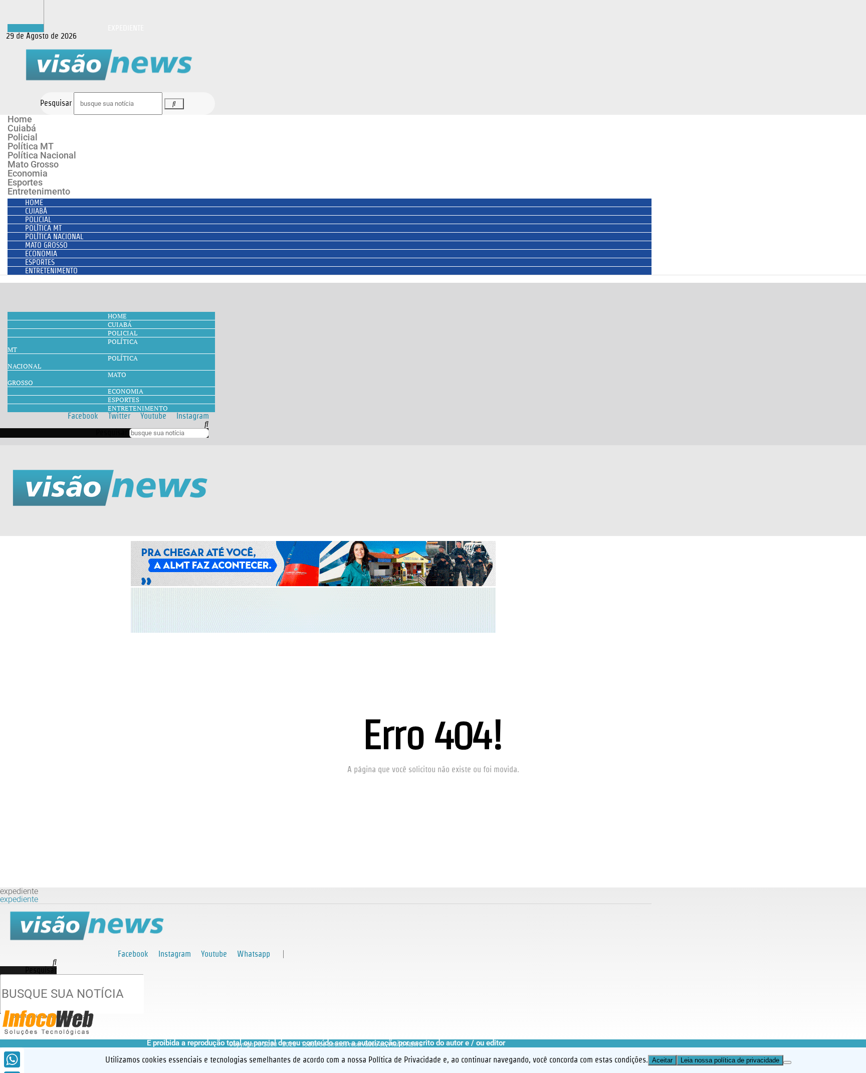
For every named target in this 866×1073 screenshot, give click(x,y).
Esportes (25, 182)
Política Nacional (42, 155)
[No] (787, 1062)
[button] (104, 424)
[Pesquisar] (173, 103)
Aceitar (662, 1060)
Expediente (126, 28)
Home (20, 119)
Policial (23, 137)
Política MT (31, 146)
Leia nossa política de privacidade (730, 1060)
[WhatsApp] (12, 1059)
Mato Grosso (33, 164)
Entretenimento (39, 191)
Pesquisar (56, 103)
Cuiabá (22, 128)
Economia (28, 173)
